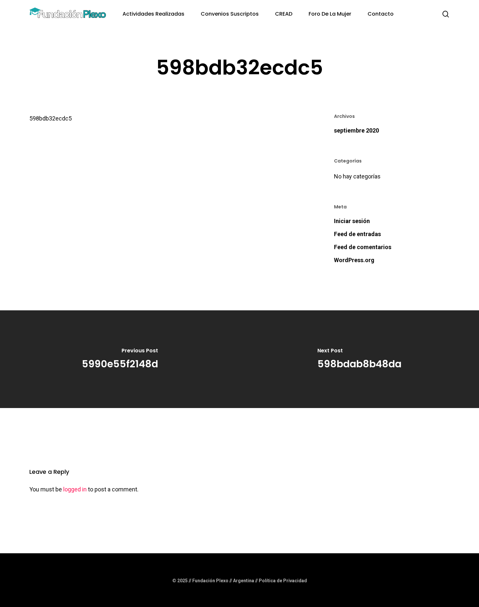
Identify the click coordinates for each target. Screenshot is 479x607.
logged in (75, 489)
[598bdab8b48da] (359, 359)
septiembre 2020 (356, 130)
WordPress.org (354, 260)
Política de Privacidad (283, 580)
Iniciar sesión (352, 221)
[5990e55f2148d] (120, 359)
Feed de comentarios (362, 247)
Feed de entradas (357, 234)
